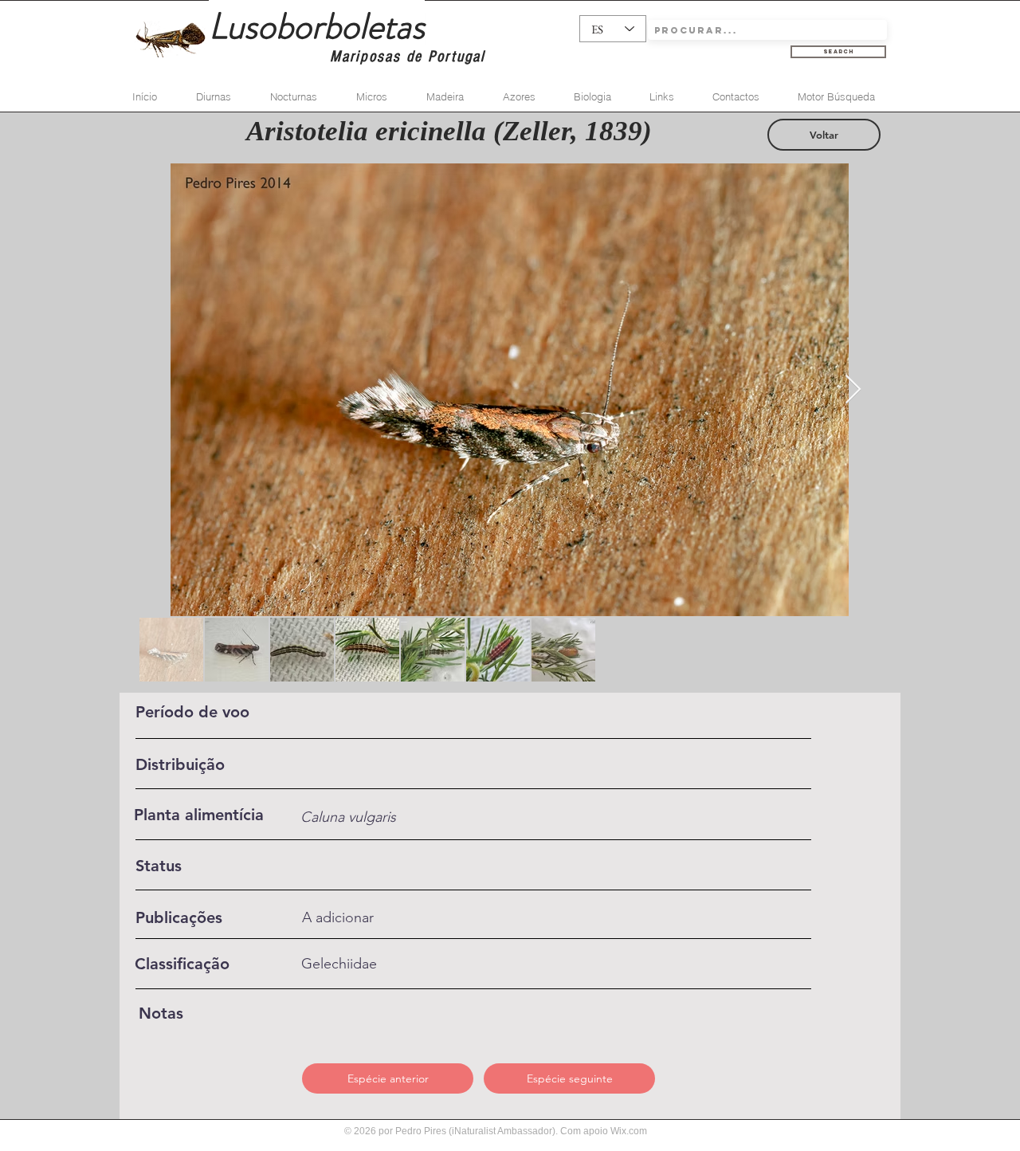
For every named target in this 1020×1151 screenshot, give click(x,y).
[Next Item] (853, 390)
